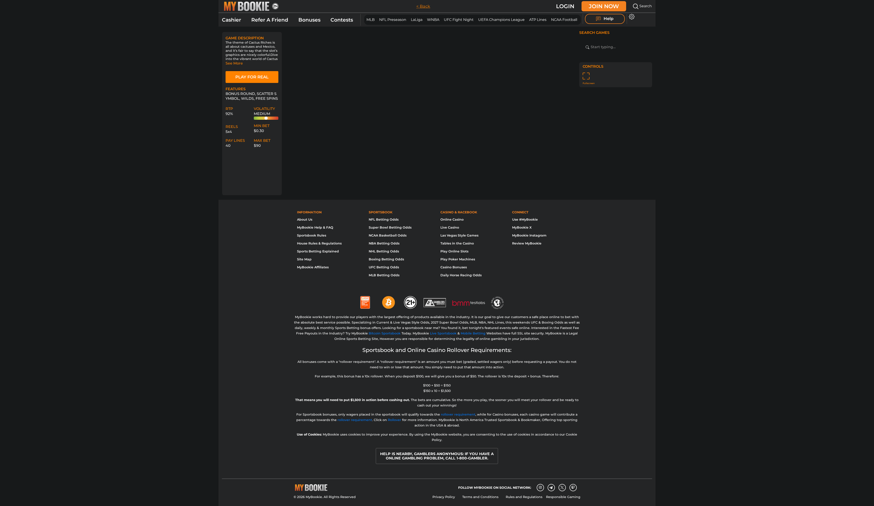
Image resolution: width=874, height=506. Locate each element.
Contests (341, 20)
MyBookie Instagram (529, 235)
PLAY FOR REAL (252, 77)
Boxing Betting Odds (386, 259)
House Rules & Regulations (319, 243)
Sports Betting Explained (318, 251)
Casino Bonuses (453, 267)
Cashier (231, 20)
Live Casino (449, 227)
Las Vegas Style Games (459, 235)
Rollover (394, 420)
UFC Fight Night (459, 19)
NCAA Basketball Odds (388, 235)
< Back (423, 6)
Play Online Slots (454, 251)
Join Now (604, 6)
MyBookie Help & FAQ (315, 227)
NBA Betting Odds (384, 243)
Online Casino (452, 219)
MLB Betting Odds (384, 275)
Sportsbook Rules (311, 235)
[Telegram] (551, 487)
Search (645, 6)
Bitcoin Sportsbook (385, 333)
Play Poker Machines (457, 259)
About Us (304, 219)
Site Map (304, 259)
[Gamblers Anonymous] (435, 301)
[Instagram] (540, 487)
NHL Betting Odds (384, 251)
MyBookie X (522, 227)
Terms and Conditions (480, 497)
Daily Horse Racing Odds (461, 275)
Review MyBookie (526, 243)
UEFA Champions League (501, 19)
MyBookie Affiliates (313, 267)
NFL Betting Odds (384, 219)
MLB (370, 19)
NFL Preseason (392, 19)
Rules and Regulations (524, 497)
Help (607, 18)
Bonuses (309, 20)
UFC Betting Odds (384, 267)
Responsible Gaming (563, 497)
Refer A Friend (269, 20)
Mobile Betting (473, 333)
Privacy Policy (443, 497)
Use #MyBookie (525, 219)
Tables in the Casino (457, 243)
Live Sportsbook (443, 333)
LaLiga (416, 19)
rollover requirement (458, 414)
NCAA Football (564, 19)
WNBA (433, 19)
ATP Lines (537, 19)
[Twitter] (562, 487)
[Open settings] (631, 17)
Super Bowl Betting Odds (390, 227)
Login (565, 6)
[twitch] (573, 487)
